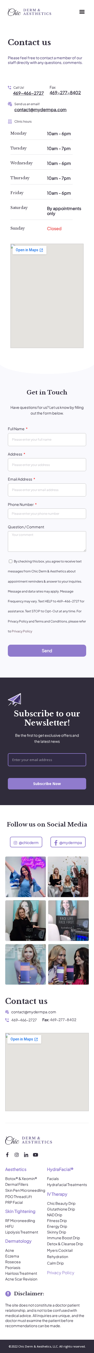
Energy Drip (57, 1226)
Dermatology (18, 1241)
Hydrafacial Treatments (67, 1184)
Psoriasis (12, 1267)
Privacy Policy (22, 631)
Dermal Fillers (16, 1184)
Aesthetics (15, 1169)
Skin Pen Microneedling (25, 1190)
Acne (9, 1250)
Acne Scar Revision (21, 1279)
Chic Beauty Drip (61, 1203)
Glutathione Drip (61, 1209)
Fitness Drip (57, 1220)
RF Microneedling (20, 1220)
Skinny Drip (56, 1232)
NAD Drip (54, 1214)
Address (15, 454)
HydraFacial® (60, 1169)
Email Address (20, 479)
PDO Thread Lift (18, 1196)
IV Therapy (57, 1194)
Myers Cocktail (60, 1250)
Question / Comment (26, 526)
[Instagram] (16, 1154)
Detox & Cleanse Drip (65, 1243)
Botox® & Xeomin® (21, 1178)
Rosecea (13, 1261)
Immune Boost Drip (63, 1237)
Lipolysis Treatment (21, 1232)
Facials (53, 1178)
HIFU (9, 1226)
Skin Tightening (20, 1211)
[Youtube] (35, 1154)
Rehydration (57, 1256)
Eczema (12, 1256)
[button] (82, 11)
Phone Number (21, 504)
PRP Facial (14, 1202)
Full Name (16, 428)
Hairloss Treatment (21, 1273)
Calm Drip (55, 1263)
